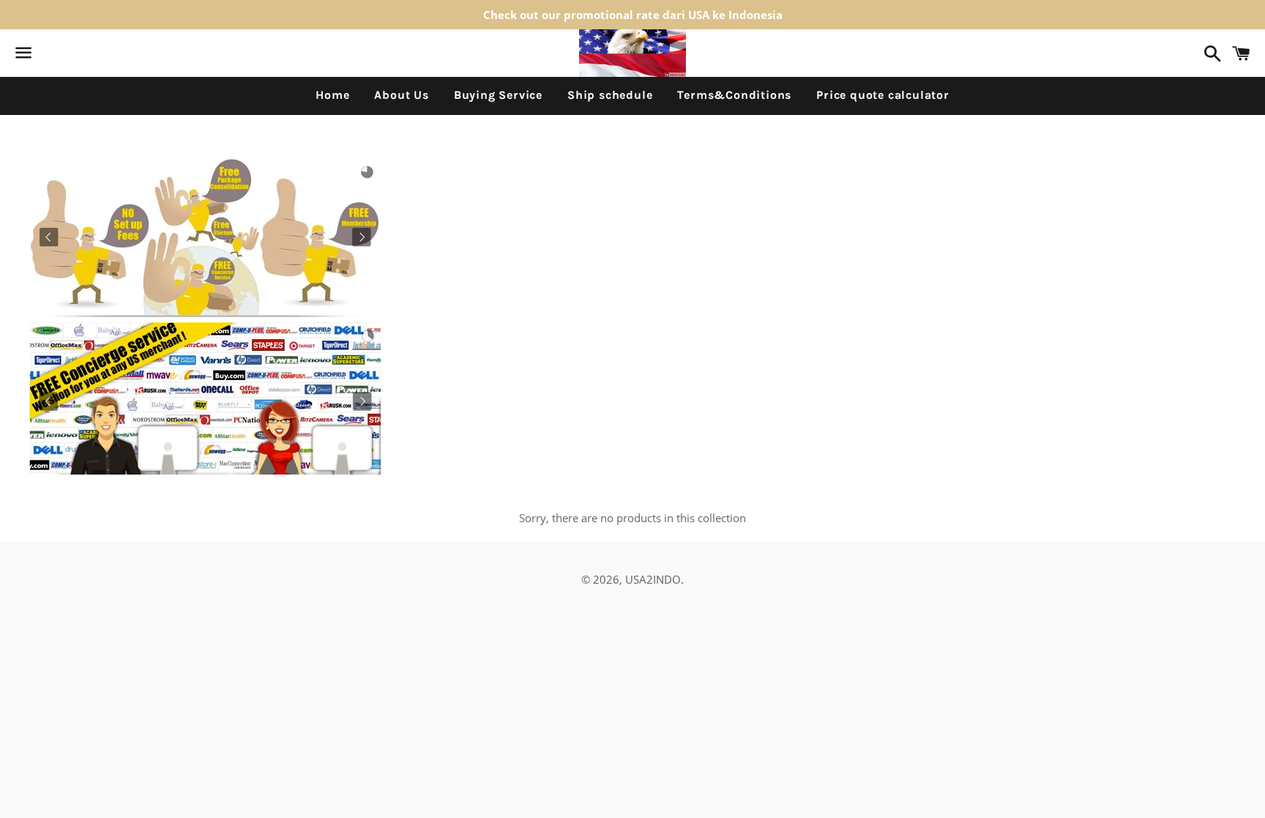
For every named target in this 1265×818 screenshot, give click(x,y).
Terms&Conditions (734, 95)
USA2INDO (653, 579)
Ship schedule (609, 95)
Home (332, 95)
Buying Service (498, 95)
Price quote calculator (882, 95)
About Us (401, 95)
